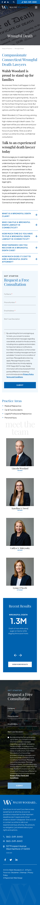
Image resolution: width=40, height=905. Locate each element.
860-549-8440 (14, 836)
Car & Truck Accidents (14, 410)
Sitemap (23, 872)
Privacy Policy (28, 374)
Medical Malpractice (13, 406)
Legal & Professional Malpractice (18, 414)
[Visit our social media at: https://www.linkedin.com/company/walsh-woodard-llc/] (8, 2)
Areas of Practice (7, 48)
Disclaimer (15, 872)
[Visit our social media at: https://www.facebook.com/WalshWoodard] (2, 2)
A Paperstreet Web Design (12, 878)
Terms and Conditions (14, 377)
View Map (9, 852)
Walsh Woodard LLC (16, 870)
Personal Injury (11, 417)
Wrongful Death (19, 48)
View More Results (20, 664)
